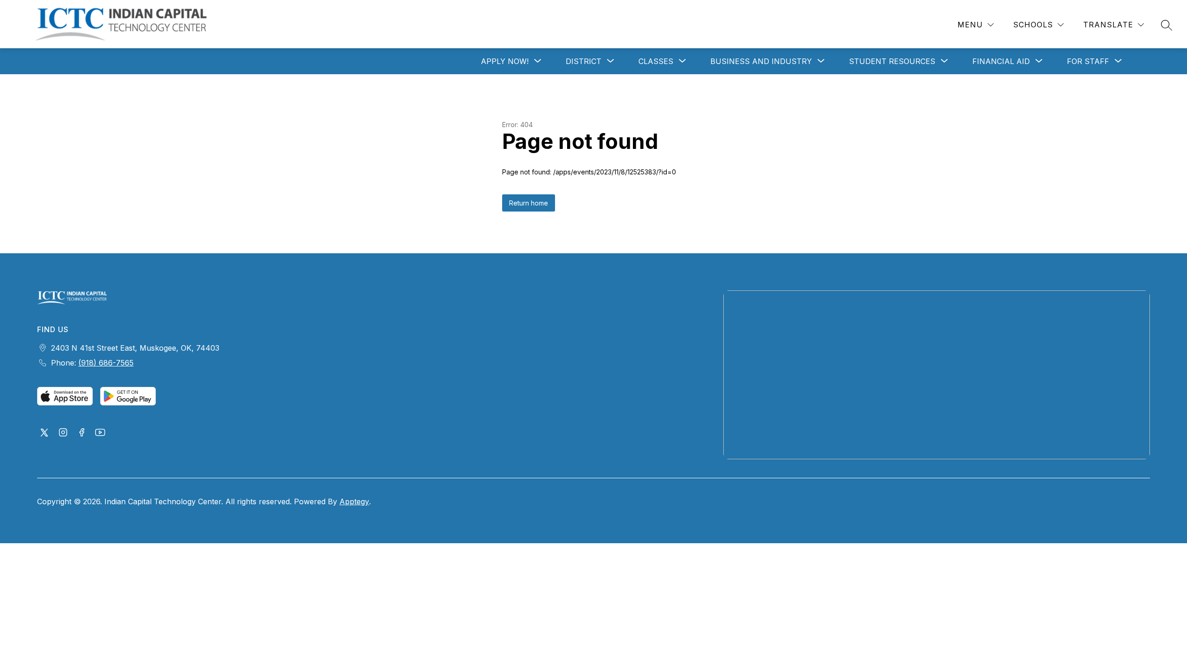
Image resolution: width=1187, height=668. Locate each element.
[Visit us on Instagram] (63, 433)
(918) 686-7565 (106, 362)
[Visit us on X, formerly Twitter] (44, 433)
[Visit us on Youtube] (100, 433)
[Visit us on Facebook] (81, 433)
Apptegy (354, 501)
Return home (528, 203)
